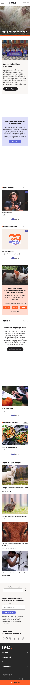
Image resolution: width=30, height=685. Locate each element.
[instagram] (7, 638)
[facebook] (3, 638)
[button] (2, 3)
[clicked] (25, 590)
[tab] (13, 219)
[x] (10, 638)
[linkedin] (22, 638)
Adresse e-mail (6, 604)
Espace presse (26, 2)
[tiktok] (14, 638)
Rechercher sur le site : (14, 587)
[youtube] (18, 638)
